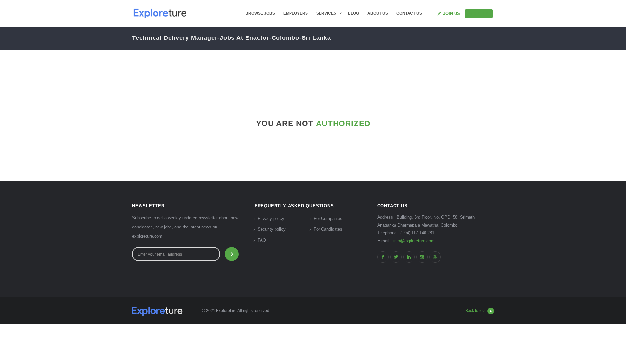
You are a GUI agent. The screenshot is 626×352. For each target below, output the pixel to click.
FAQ (262, 240)
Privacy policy (271, 218)
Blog (353, 13)
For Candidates (328, 229)
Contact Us (409, 13)
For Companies (328, 218)
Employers (295, 13)
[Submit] (232, 254)
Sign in (481, 13)
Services (326, 13)
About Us (377, 13)
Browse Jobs (260, 13)
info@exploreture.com (414, 240)
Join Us (451, 13)
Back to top (475, 310)
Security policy (272, 229)
